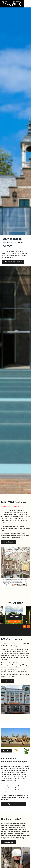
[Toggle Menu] (27, 4)
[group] (14, 615)
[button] (24, 626)
